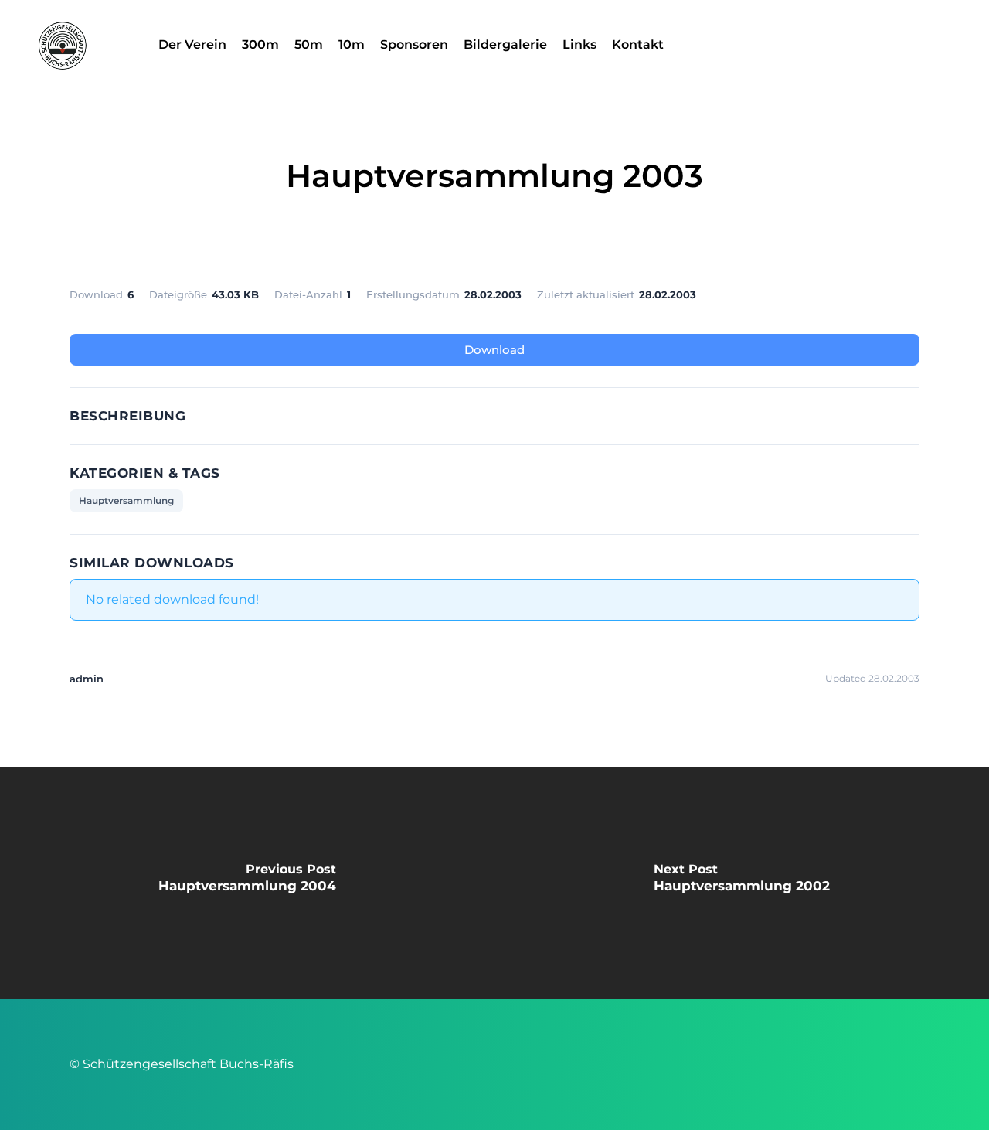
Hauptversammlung (126, 500)
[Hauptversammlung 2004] (247, 883)
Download (494, 349)
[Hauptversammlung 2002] (741, 883)
